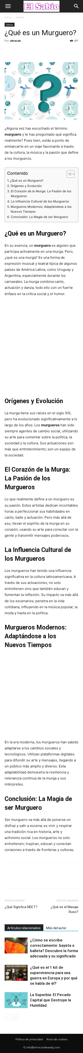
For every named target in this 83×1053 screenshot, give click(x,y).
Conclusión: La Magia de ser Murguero (39, 217)
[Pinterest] (30, 51)
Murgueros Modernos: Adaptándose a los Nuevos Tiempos (41, 209)
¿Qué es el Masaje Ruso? (64, 909)
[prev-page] (7, 1017)
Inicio (8, 17)
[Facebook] (9, 51)
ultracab (15, 40)
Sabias (20, 17)
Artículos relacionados (24, 928)
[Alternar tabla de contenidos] (68, 174)
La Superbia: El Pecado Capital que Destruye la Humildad (50, 1000)
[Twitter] (19, 51)
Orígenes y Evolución (26, 186)
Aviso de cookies (57, 1039)
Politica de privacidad (29, 1039)
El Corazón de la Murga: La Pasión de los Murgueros (41, 193)
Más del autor (56, 928)
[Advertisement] (41, 346)
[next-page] (15, 1017)
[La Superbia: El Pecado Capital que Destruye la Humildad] (16, 1000)
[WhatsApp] (41, 51)
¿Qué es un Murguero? (26, 180)
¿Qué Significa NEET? (21, 907)
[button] (7, 6)
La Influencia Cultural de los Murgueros (40, 201)
